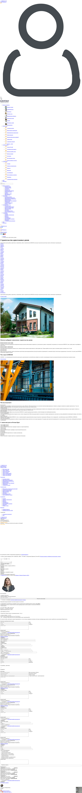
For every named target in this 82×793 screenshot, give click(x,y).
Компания (31, 662)
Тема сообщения (3, 639)
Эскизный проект (5, 751)
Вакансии (7, 216)
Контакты (4, 181)
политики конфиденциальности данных (18, 599)
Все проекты (2, 292)
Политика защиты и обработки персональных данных (50, 556)
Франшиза (7, 219)
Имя (29, 622)
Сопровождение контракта (10, 220)
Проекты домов (8, 186)
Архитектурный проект (6, 752)
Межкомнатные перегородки (10, 198)
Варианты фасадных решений (10, 200)
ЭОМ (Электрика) (5, 755)
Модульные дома (6, 469)
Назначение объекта (32, 673)
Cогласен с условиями (14, 599)
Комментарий (3, 630)
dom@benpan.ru (3, 1)
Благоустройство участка (9, 211)
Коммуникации (8, 199)
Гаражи (6, 192)
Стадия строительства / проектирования (36, 675)
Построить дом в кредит (5, 563)
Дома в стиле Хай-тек (7, 475)
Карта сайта (2, 524)
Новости (6, 215)
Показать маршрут (3, 522)
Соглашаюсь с (11, 632)
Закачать (15, 772)
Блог (3, 180)
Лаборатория (7, 201)
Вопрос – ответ (8, 203)
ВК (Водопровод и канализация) (8, 754)
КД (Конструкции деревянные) (7, 758)
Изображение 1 (3, 766)
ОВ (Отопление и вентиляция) (7, 753)
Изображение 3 (3, 775)
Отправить (2, 637)
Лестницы (7, 209)
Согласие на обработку (5, 631)
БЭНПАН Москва (6, 509)
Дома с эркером (6, 470)
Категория (2, 671)
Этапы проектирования (4, 750)
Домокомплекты (8, 187)
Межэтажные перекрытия (10, 197)
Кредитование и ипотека (9, 218)
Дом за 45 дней (8, 205)
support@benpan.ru (24, 554)
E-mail (30, 623)
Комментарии (3, 681)
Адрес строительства (4, 652)
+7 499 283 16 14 (3, 0)
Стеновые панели (8, 196)
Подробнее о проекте (4, 782)
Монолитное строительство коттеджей (10, 488)
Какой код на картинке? (5, 634)
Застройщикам (7, 217)
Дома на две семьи (6, 471)
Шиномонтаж (7, 194)
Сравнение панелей (8, 202)
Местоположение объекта (34, 672)
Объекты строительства (9, 214)
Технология (5, 126)
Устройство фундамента (9, 206)
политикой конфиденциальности (13, 632)
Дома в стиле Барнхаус (7, 474)
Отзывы (6, 213)
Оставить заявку (3, 296)
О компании (5, 161)
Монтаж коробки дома (9, 207)
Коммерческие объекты (9, 190)
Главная (4, 236)
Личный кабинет (3, 232)
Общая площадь (32, 674)
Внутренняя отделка (9, 210)
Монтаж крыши (8, 208)
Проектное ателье (8, 191)
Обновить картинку (4, 636)
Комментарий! (3, 699)
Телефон (31, 624)
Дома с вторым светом (7, 473)
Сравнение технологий (7, 514)
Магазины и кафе (8, 193)
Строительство (5, 144)
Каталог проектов (6, 185)
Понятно (2, 566)
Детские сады (7, 189)
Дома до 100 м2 (6, 472)
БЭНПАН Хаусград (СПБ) (8, 510)
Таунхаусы (7, 188)
